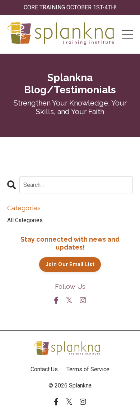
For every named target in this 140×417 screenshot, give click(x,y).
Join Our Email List (70, 264)
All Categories (25, 220)
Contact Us (44, 369)
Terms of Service (87, 369)
